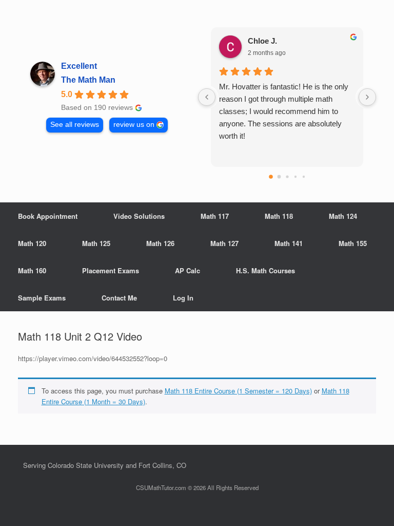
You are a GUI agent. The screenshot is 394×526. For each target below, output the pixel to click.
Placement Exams (110, 270)
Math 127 (224, 243)
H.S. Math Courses (265, 270)
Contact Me (119, 298)
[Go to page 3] (295, 177)
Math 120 (32, 243)
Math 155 (353, 243)
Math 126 (160, 243)
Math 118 (279, 216)
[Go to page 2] (287, 176)
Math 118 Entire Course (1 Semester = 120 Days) (238, 391)
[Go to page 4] (303, 177)
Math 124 (343, 216)
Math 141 (288, 243)
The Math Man (88, 80)
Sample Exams (42, 298)
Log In (183, 298)
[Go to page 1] (279, 177)
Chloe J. (262, 40)
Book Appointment (47, 216)
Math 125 (96, 243)
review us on (133, 124)
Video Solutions (139, 216)
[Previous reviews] (206, 97)
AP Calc (187, 270)
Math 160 (32, 270)
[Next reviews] (367, 97)
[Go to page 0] (271, 177)
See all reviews (74, 124)
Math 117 (215, 216)
